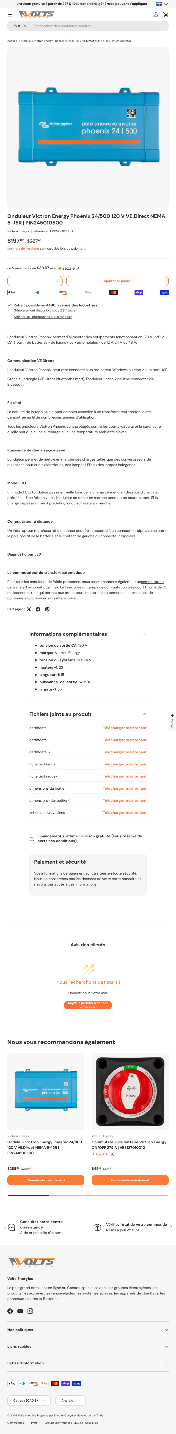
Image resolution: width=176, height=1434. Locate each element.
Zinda (99, 1415)
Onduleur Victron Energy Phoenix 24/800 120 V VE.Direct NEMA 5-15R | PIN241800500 (44, 1147)
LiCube (78, 1423)
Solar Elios (91, 1423)
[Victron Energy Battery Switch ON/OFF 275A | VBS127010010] (130, 1091)
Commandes (15, 1423)
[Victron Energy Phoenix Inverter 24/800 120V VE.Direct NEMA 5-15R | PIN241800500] (45, 1091)
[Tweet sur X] (28, 609)
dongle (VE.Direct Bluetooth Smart (54, 379)
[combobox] (88, 26)
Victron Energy (18, 231)
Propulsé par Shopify (50, 1415)
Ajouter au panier (117, 281)
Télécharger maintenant (125, 727)
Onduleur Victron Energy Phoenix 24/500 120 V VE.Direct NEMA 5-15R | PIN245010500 (76, 41)
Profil (34, 1423)
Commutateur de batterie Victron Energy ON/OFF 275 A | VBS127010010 (129, 1145)
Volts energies (27, 1415)
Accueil (12, 41)
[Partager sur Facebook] (38, 609)
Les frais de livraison (23, 248)
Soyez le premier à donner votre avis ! (88, 1005)
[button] (166, 15)
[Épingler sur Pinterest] (47, 609)
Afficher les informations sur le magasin (43, 317)
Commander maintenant (46, 1180)
